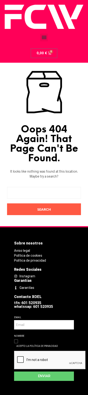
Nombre (19, 336)
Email (17, 317)
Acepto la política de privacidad (37, 346)
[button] (44, 37)
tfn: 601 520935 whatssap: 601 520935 (33, 305)
